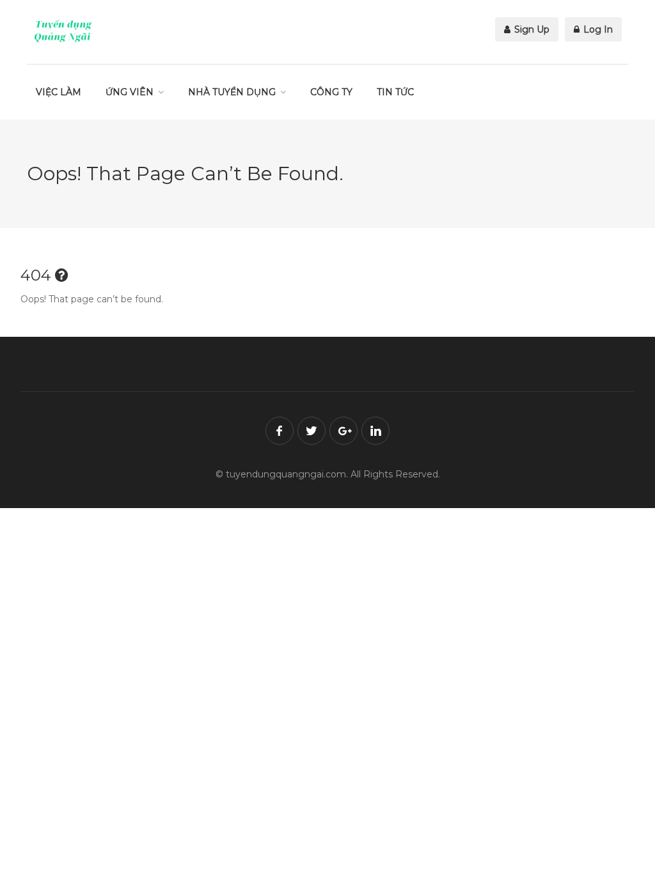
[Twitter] (311, 431)
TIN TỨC (395, 92)
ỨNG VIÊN (130, 92)
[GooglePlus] (343, 431)
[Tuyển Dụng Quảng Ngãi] (63, 31)
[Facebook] (279, 431)
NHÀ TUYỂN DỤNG (232, 92)
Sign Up (530, 29)
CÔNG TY (331, 92)
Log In (597, 29)
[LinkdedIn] (375, 431)
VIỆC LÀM (58, 92)
